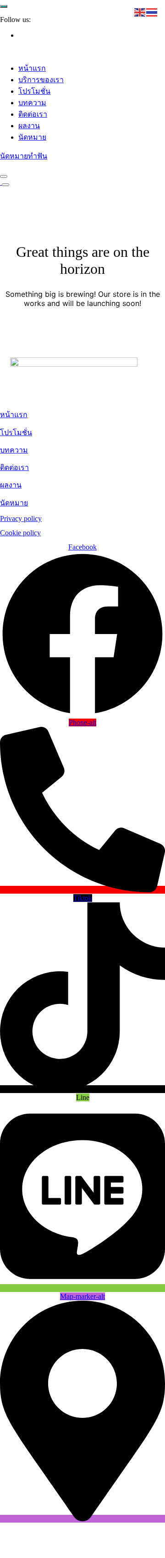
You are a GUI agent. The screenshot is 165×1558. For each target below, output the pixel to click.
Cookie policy (20, 533)
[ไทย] (152, 12)
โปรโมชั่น (34, 91)
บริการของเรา (41, 80)
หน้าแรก (32, 68)
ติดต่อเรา (32, 114)
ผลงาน (29, 126)
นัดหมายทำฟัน (23, 156)
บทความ (32, 103)
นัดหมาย (32, 137)
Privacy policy (21, 518)
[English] (140, 12)
